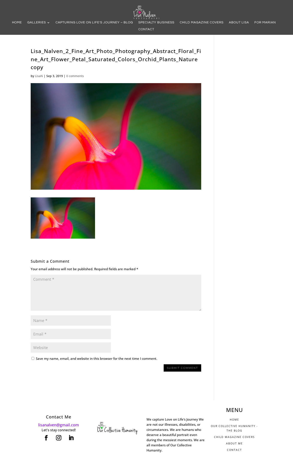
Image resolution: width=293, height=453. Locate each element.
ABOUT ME (234, 443)
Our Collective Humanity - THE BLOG (234, 428)
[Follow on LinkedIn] (71, 438)
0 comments (75, 76)
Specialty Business (156, 22)
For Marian (265, 22)
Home (17, 22)
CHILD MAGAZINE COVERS (234, 437)
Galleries (36, 22)
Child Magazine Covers (202, 22)
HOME (234, 419)
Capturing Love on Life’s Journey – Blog (94, 22)
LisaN (39, 76)
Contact (146, 29)
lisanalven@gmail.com (58, 424)
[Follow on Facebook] (46, 438)
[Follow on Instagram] (58, 438)
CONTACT (234, 450)
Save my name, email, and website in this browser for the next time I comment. (96, 358)
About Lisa (239, 22)
